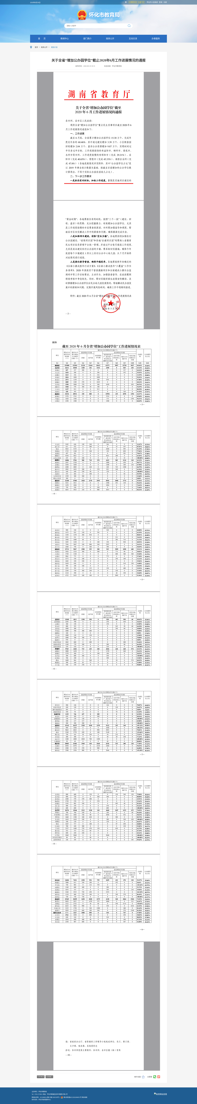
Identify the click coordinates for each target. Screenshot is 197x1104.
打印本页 (41, 1077)
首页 (36, 47)
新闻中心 (64, 38)
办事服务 (155, 38)
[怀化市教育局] (98, 15)
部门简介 (87, 38)
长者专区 (141, 2)
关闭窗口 (49, 1077)
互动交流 (132, 38)
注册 (165, 2)
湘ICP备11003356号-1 (53, 1097)
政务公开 (109, 38)
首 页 (42, 38)
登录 (160, 2)
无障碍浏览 (133, 2)
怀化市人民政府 (152, 2)
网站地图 (84, 1097)
